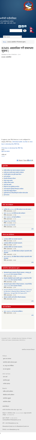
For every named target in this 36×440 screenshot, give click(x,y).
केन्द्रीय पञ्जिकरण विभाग (10, 178)
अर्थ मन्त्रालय (7, 176)
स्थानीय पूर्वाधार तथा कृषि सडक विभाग (12, 174)
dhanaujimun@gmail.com (8, 426)
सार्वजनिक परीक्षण (6, 401)
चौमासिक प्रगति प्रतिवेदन (8, 394)
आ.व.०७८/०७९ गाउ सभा (9, 225)
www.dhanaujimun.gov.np (13, 429)
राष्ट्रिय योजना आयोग (9, 182)
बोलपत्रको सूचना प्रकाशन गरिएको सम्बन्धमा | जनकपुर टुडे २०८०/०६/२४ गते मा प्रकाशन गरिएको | (17, 273)
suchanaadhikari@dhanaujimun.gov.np (11, 419)
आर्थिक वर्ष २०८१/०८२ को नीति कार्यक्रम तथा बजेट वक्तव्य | (17, 209)
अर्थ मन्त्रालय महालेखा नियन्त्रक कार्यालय (13, 189)
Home (4, 42)
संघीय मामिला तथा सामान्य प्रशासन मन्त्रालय (14, 170)
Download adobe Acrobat (20, 142)
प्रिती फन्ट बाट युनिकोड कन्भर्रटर (11, 186)
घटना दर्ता (5, 376)
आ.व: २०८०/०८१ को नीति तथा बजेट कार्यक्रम (14, 213)
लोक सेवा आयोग (7, 184)
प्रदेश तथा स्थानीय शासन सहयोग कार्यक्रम (14, 172)
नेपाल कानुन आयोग (8, 180)
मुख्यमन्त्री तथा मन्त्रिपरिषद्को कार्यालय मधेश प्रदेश (16, 193)
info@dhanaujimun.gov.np (12, 423)
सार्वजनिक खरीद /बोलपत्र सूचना (10, 362)
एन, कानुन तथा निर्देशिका (8, 365)
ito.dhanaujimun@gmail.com (22, 426)
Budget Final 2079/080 (10, 221)
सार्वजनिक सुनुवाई (7, 398)
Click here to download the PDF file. (12, 148)
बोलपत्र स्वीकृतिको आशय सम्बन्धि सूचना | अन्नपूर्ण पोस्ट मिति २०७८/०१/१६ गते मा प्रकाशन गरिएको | (18, 279)
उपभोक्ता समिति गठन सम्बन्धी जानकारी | (13, 239)
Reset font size (22, 26)
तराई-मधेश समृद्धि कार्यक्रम (10, 191)
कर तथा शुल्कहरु (6, 369)
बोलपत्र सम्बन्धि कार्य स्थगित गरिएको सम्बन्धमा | (15, 297)
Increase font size (19, 26)
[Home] (29, 5)
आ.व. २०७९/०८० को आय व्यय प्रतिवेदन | (13, 311)
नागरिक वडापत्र (6, 383)
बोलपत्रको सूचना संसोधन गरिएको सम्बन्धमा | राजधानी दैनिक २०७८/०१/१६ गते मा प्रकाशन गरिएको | (18, 285)
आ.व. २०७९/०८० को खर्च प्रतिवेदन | (12, 217)
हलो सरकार (6, 195)
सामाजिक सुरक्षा (6, 380)
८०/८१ (3, 156)
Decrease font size (25, 26)
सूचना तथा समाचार (6, 151)
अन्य (32, 229)
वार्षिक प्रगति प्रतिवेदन (8, 391)
